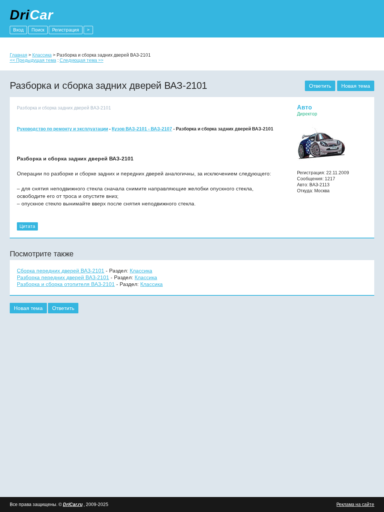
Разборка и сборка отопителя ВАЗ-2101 (66, 284)
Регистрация (65, 30)
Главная (18, 55)
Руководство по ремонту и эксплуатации (62, 129)
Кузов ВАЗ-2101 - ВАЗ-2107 (142, 129)
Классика (42, 55)
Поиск (38, 30)
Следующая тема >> (82, 60)
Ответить (320, 86)
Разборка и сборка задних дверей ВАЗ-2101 (64, 108)
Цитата (27, 226)
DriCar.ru (72, 504)
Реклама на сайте (355, 504)
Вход (18, 30)
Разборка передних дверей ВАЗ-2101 (63, 277)
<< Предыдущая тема (33, 60)
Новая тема (355, 86)
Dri (31, 14)
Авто (304, 107)
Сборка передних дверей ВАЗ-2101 (60, 271)
